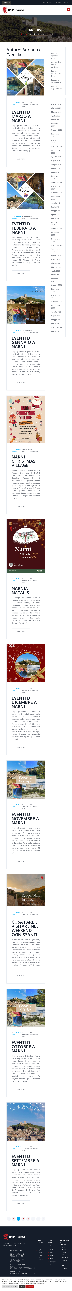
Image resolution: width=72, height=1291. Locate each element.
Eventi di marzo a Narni (22, 116)
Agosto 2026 (56, 104)
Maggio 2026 (56, 112)
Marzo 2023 (55, 275)
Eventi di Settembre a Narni (25, 1160)
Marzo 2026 (55, 120)
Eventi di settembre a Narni (56, 73)
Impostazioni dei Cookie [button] (10, 1287)
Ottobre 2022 (56, 301)
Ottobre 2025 (56, 146)
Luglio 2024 (55, 207)
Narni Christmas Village (23, 461)
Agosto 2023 (56, 255)
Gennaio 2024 (56, 228)
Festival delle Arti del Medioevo (56, 64)
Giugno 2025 (56, 164)
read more (21, 159)
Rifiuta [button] (22, 1287)
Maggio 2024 (56, 211)
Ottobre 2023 (56, 245)
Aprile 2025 (55, 172)
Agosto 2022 (56, 312)
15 (39, 1219)
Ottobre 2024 (56, 193)
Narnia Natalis (20, 590)
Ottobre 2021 (56, 327)
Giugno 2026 (56, 108)
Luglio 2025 (55, 161)
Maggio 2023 (56, 267)
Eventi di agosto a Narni (54, 55)
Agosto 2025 (56, 157)
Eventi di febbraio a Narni (24, 228)
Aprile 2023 (55, 271)
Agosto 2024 (56, 203)
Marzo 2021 (55, 331)
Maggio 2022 (56, 319)
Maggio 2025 (56, 168)
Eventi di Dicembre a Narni (24, 702)
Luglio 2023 (55, 259)
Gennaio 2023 (56, 285)
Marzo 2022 (55, 323)
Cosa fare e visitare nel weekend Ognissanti (25, 928)
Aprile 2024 (55, 214)
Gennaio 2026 (56, 130)
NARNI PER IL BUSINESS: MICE (55, 2)
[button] (68, 9)
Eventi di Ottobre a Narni (23, 1047)
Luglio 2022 (55, 316)
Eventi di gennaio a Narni (23, 342)
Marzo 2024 (55, 218)
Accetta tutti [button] (30, 1287)
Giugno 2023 (56, 263)
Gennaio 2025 (56, 182)
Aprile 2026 (55, 116)
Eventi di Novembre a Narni (25, 818)
